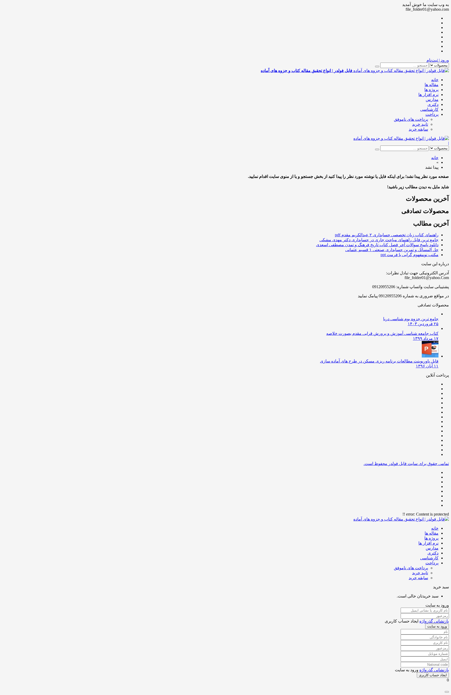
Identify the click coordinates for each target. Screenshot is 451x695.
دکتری (433, 104)
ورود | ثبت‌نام (437, 60)
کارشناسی (429, 109)
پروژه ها (431, 89)
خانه (434, 79)
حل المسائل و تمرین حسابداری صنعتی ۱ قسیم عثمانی (391, 249)
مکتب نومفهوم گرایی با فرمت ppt (409, 254)
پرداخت (431, 114)
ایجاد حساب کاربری (433, 675)
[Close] (447, 692)
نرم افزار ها (428, 94)
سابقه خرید (418, 129)
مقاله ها (431, 84)
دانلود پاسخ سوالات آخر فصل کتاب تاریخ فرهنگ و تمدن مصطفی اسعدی (377, 245)
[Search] (377, 66)
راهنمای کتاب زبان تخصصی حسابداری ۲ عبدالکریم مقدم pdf (386, 235)
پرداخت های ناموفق (411, 119)
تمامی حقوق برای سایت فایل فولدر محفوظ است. (406, 463)
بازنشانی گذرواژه (434, 621)
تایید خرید (420, 124)
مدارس (432, 99)
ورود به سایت (437, 626)
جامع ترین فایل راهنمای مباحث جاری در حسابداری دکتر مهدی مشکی (378, 240)
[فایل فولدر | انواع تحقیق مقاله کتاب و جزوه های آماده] (401, 138)
